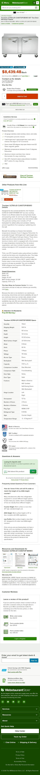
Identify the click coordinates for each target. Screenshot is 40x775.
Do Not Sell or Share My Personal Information (20, 765)
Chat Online (10, 742)
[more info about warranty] (24, 90)
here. (7, 289)
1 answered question (18, 23)
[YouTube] (8, 701)
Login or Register (20, 638)
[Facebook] (13, 701)
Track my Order (20, 737)
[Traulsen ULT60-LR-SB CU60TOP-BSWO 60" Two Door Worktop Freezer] (11, 195)
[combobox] (20, 8)
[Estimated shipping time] (33, 127)
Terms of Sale (20, 752)
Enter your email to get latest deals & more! (18, 656)
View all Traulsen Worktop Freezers (26, 176)
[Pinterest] (24, 701)
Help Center (20, 731)
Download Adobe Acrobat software (11, 572)
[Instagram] (2, 701)
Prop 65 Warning (8, 313)
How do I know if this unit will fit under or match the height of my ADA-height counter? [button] (19, 491)
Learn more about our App (16, 682)
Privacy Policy (25, 479)
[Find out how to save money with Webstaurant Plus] (2, 190)
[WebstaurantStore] (20, 689)
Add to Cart (8, 199)
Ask (33, 471)
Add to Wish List (20, 109)
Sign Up (34, 660)
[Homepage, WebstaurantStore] (20, 3)
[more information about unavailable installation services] (34, 119)
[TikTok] (18, 701)
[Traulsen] (10, 176)
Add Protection (32, 89)
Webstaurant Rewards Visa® (17, 105)
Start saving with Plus (15, 672)
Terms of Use (14, 479)
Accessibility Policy (20, 761)
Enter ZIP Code (8, 121)
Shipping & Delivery (28, 742)
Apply (36, 104)
